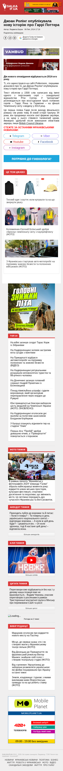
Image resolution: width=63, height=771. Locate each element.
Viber (46, 136)
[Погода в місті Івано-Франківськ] (31, 616)
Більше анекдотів (31, 534)
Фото (45, 762)
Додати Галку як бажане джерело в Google (33, 38)
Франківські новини (26, 760)
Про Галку (48, 765)
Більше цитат (31, 608)
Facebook (46, 141)
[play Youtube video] (31, 560)
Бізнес (54, 760)
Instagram (18, 147)
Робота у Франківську (28, 762)
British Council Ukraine (31, 123)
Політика (44, 760)
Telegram (17, 136)
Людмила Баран (16, 29)
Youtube (17, 141)
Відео (53, 762)
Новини (9, 760)
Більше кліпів (32, 575)
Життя (11, 762)
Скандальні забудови (21, 765)
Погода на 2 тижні (31, 619)
